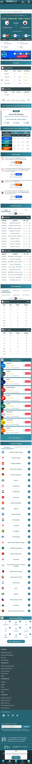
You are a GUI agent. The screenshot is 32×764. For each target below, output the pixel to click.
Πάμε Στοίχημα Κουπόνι (6, 652)
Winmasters (9, 412)
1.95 (14, 138)
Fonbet (8, 395)
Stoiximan (9, 363)
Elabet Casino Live (5, 702)
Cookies (17, 755)
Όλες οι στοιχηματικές (15, 438)
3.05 (18, 141)
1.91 (14, 141)
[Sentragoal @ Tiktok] (17, 715)
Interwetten (9, 420)
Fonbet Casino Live (5, 707)
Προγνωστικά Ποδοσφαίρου (7, 666)
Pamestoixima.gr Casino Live (7, 705)
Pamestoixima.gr (10, 387)
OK (16, 757)
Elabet (8, 379)
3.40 (18, 145)
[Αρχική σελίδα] (0, 11)
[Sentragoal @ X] (8, 715)
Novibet (8, 371)
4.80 (23, 141)
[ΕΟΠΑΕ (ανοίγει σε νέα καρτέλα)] (20, 747)
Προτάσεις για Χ (4, 673)
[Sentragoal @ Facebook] (3, 715)
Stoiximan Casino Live (6, 698)
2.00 (14, 148)
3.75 (23, 148)
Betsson (8, 428)
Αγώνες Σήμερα (4, 660)
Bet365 (8, 403)
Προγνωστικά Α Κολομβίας (11, 15)
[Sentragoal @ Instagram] (12, 715)
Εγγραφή (26, 726)
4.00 (23, 138)
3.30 (18, 148)
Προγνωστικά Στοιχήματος (7, 655)
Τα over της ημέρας (5, 671)
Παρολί (2, 676)
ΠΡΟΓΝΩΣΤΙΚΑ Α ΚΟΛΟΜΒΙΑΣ (7, 11)
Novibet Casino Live (5, 700)
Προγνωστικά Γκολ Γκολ (6, 668)
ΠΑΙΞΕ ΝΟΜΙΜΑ (22, 56)
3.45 (18, 138)
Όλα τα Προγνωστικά (15, 641)
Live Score (3, 657)
